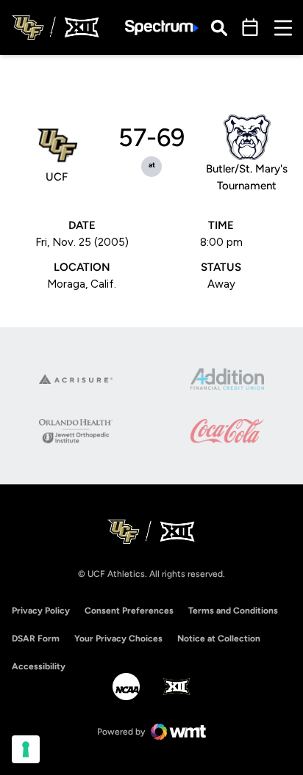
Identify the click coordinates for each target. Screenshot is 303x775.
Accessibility (38, 666)
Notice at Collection (218, 638)
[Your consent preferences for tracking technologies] (26, 749)
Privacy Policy (41, 610)
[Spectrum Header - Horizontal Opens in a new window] (162, 27)
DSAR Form (36, 638)
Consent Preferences (129, 610)
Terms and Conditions (233, 610)
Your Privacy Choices (118, 638)
